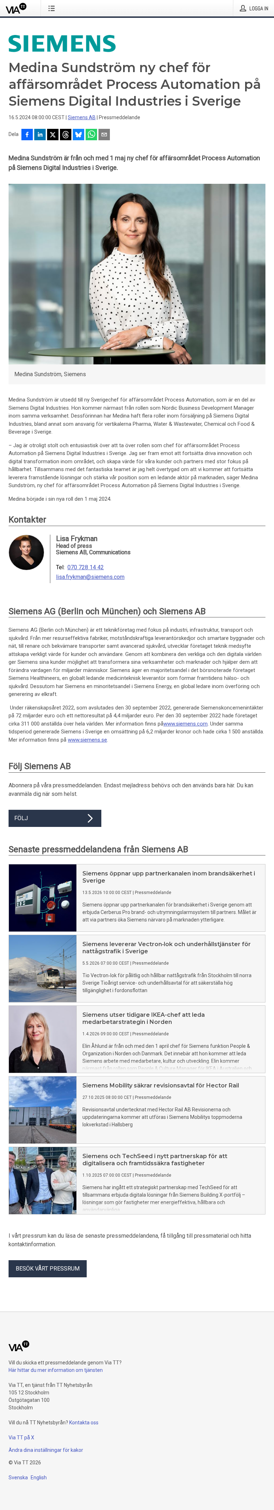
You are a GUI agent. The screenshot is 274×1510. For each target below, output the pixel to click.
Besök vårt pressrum (48, 1268)
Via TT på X (21, 1437)
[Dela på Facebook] (27, 135)
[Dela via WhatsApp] (91, 135)
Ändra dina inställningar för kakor (46, 1450)
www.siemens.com (185, 724)
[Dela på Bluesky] (78, 135)
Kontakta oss (83, 1422)
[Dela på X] (53, 135)
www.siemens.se (87, 740)
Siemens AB (82, 117)
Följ (21, 818)
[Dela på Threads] (65, 135)
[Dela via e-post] (104, 135)
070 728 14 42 (85, 567)
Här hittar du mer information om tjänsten (56, 1370)
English (39, 1477)
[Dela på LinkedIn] (40, 135)
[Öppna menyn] (53, 8)
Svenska (18, 1477)
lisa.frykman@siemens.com (90, 577)
